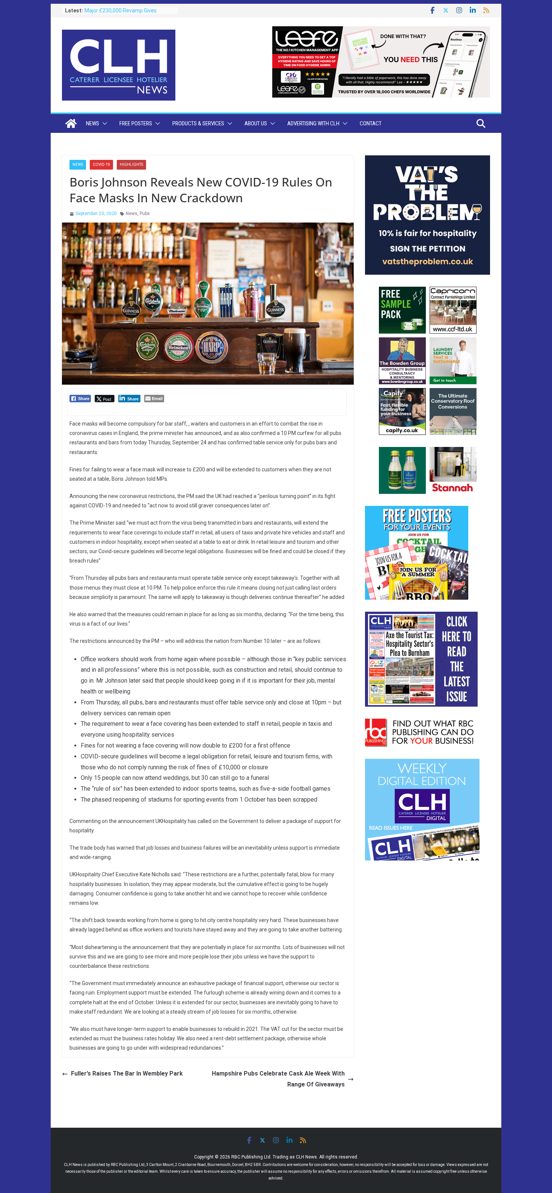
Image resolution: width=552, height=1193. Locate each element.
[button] (103, 123)
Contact (371, 123)
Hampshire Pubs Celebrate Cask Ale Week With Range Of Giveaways (278, 1079)
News (92, 123)
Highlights (131, 164)
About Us (255, 123)
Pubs (145, 213)
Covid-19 (101, 164)
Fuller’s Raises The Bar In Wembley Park (127, 1073)
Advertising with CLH (313, 123)
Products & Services (198, 123)
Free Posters (135, 123)
